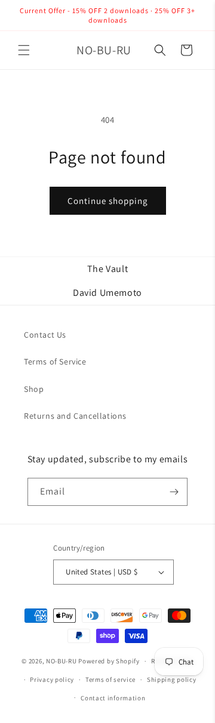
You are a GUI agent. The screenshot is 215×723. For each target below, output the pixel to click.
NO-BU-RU (61, 661)
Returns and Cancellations (75, 415)
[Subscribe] (174, 492)
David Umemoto (107, 292)
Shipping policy (171, 679)
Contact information (113, 698)
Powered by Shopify (109, 661)
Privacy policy (52, 679)
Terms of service (110, 679)
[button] (24, 50)
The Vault (107, 268)
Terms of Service (55, 361)
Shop (34, 389)
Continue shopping (107, 200)
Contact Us (45, 334)
